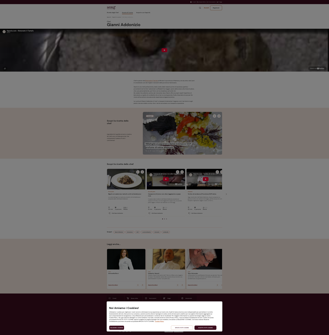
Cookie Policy (159, 321)
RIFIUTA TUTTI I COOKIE (182, 327)
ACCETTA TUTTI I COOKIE (205, 327)
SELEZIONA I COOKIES (116, 327)
